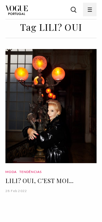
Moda (11, 172)
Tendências (30, 172)
